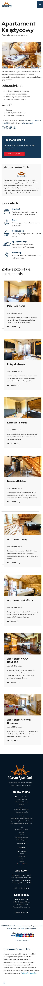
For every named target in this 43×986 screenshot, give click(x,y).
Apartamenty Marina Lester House (21, 821)
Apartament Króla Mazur (20, 600)
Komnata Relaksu (16, 481)
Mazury (21, 804)
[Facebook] (3, 127)
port (14, 220)
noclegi (16, 209)
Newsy (21, 861)
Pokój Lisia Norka (16, 305)
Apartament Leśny (17, 539)
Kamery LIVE (21, 864)
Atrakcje (21, 807)
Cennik (21, 832)
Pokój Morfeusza (16, 364)
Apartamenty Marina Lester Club (21, 818)
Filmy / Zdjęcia (21, 851)
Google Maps (25, 912)
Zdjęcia (21, 854)
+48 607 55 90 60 (27, 120)
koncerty (16, 252)
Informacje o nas (21, 799)
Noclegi (21, 816)
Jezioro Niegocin (21, 840)
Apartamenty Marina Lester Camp (21, 823)
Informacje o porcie (21, 830)
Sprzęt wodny (21, 843)
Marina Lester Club (21, 797)
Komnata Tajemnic (17, 422)
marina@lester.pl (27, 123)
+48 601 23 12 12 (23, 888)
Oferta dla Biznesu (21, 802)
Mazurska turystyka (21, 812)
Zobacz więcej (13, 327)
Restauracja (21, 847)
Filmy (21, 859)
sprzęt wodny (19, 242)
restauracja (18, 231)
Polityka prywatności (22, 940)
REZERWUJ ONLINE (13, 154)
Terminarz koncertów (21, 837)
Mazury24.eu (31, 928)
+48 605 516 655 (25, 875)
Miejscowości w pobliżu (21, 809)
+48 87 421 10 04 (26, 878)
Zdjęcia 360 (21, 856)
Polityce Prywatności (28, 973)
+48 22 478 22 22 (25, 880)
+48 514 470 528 (25, 883)
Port (21, 827)
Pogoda (21, 835)
